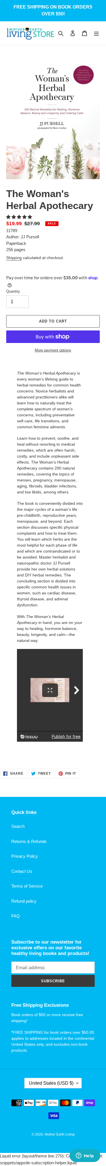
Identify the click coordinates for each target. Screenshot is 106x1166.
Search (18, 826)
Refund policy (23, 901)
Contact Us (21, 871)
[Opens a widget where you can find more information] (84, 1156)
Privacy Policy (24, 856)
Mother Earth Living (60, 1134)
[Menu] (96, 33)
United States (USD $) (51, 1083)
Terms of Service (27, 886)
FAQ (15, 915)
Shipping (14, 257)
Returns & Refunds (29, 841)
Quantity (13, 291)
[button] (19, 216)
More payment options (53, 350)
